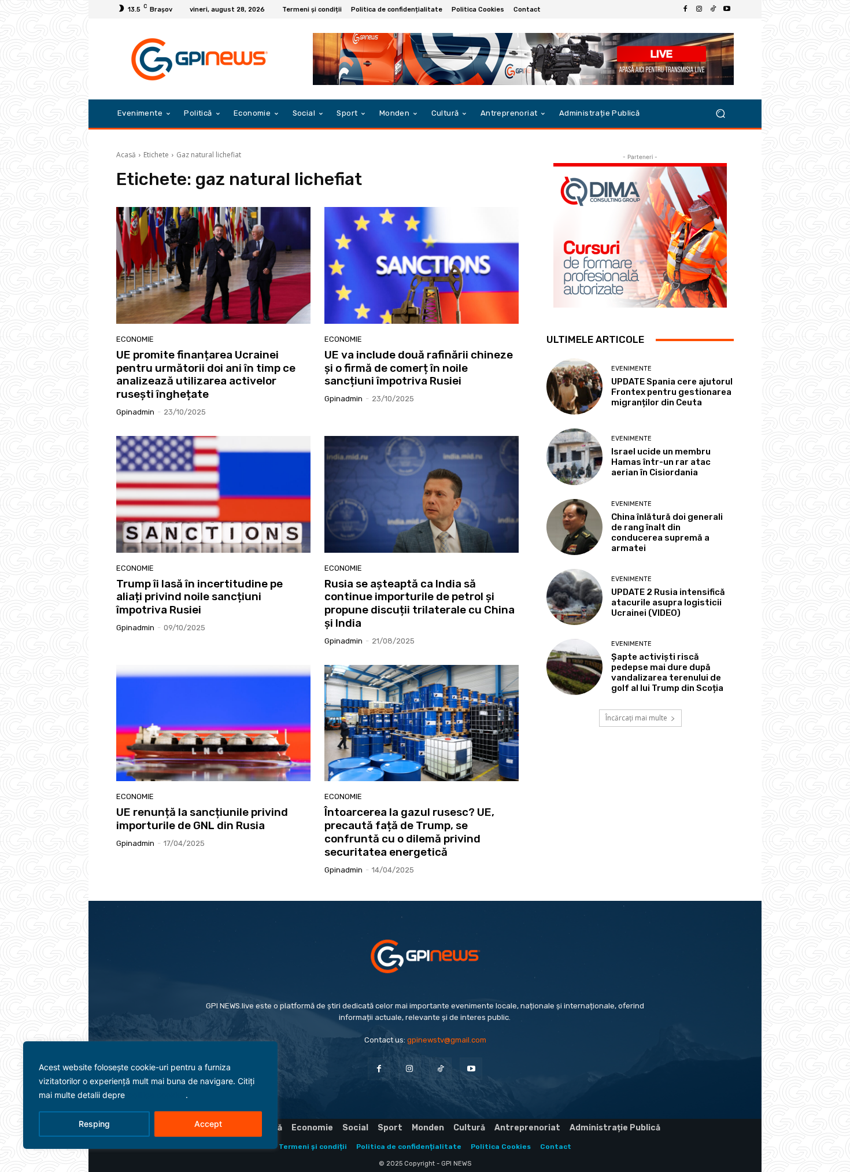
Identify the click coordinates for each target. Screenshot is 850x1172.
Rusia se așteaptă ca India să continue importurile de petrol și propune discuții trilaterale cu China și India (419, 603)
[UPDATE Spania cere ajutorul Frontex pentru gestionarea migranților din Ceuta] (574, 386)
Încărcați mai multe (636, 718)
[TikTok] (713, 9)
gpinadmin (135, 412)
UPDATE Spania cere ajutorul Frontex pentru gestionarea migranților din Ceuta (672, 392)
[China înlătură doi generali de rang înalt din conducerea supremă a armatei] (574, 527)
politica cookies (156, 1095)
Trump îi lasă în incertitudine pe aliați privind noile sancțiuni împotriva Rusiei (199, 597)
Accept (208, 1124)
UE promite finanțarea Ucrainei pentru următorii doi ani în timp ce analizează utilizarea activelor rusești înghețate (205, 374)
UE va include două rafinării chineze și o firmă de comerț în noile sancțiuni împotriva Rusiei (418, 368)
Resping (94, 1124)
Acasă (126, 155)
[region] (150, 1095)
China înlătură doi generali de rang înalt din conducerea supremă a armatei (667, 532)
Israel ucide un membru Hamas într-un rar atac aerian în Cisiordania (661, 462)
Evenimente (631, 368)
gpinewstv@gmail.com (446, 1040)
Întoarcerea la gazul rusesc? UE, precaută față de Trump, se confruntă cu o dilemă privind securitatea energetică (409, 831)
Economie (135, 339)
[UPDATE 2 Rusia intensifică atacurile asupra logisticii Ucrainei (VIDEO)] (574, 597)
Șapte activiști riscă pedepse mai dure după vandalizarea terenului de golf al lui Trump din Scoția (667, 672)
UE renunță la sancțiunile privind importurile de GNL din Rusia (202, 818)
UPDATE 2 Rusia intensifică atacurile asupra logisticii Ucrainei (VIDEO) (668, 602)
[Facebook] (685, 9)
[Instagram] (699, 9)
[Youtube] (727, 9)
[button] (720, 113)
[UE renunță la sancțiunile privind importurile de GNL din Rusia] (213, 723)
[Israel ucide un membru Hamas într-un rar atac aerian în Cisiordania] (574, 456)
